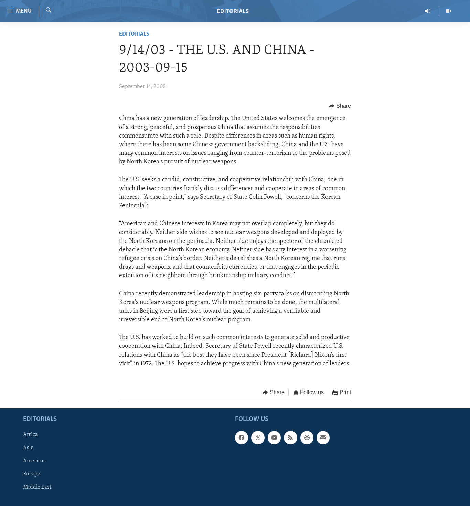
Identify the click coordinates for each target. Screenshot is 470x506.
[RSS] (290, 437)
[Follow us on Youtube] (274, 437)
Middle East (37, 487)
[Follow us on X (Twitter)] (257, 437)
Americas (34, 461)
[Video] (448, 11)
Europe (31, 474)
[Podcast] (306, 437)
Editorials (134, 34)
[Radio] (427, 11)
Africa (30, 435)
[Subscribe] (323, 437)
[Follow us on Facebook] (241, 437)
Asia (28, 448)
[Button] (340, 105)
